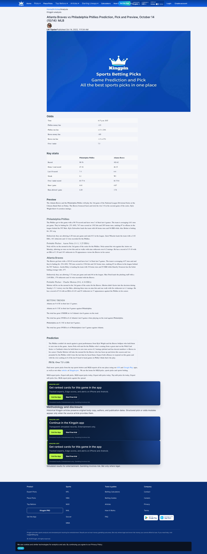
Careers (147, 498)
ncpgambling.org (32, 535)
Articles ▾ (75, 3)
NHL (67, 510)
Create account (181, 3)
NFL (67, 492)
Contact (147, 492)
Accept (21, 548)
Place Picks (48, 3)
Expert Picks (32, 492)
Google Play (128, 367)
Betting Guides (110, 498)
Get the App (124, 3)
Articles (56, 9)
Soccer (68, 517)
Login (169, 3)
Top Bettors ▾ (61, 3)
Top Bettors (31, 504)
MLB (67, 504)
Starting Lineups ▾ (90, 3)
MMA (68, 523)
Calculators (106, 3)
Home (28, 3)
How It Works (110, 510)
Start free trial (71, 397)
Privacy (147, 504)
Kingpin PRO (45, 510)
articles (64, 370)
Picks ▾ (37, 3)
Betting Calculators (112, 492)
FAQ (106, 517)
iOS (118, 367)
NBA (67, 498)
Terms (146, 510)
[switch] (157, 4)
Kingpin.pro (74, 370)
